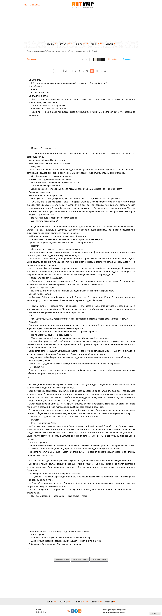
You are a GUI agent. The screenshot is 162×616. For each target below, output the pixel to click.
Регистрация (35, 4)
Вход (26, 4)
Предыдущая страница (80, 559)
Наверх (155, 613)
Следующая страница (99, 559)
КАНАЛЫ (109, 44)
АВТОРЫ (64, 44)
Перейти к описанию (62, 559)
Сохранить (127, 59)
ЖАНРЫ (50, 44)
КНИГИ (79, 44)
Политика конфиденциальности (113, 612)
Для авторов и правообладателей (114, 610)
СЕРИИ (94, 44)
